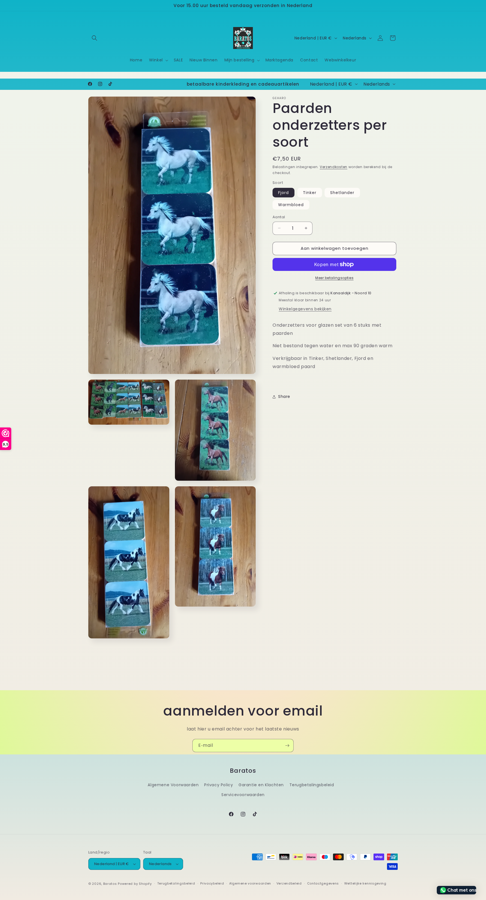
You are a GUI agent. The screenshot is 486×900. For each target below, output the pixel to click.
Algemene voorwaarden (250, 883)
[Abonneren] (287, 745)
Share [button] (284, 396)
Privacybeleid (212, 883)
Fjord (283, 192)
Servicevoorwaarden (243, 794)
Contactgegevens (323, 883)
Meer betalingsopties (334, 277)
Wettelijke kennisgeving (365, 883)
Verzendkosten (333, 166)
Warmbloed (291, 205)
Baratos (110, 883)
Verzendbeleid (289, 883)
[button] (94, 38)
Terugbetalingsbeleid (311, 785)
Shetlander (342, 192)
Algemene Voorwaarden (173, 785)
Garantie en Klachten (261, 785)
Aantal (279, 217)
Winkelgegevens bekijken (305, 309)
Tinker (309, 192)
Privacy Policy (218, 785)
